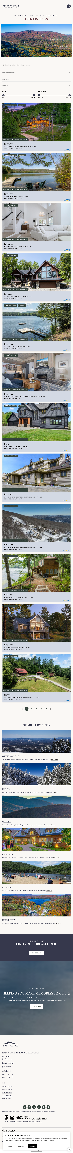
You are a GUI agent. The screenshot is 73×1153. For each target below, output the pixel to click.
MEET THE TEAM (7, 1086)
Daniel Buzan (27, 1121)
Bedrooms (5, 85)
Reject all (10, 1146)
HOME (4, 1083)
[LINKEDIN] (34, 1107)
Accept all (32, 1146)
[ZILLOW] (48, 1107)
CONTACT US (6, 1099)
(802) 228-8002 (6, 1067)
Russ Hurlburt (18, 1121)
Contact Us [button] (36, 1006)
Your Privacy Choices (36, 1151)
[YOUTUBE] (39, 1107)
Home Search (36, 953)
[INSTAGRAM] (29, 1107)
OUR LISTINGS (7, 1089)
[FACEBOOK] (25, 1107)
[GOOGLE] (44, 1107)
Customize (21, 1146)
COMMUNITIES (7, 1092)
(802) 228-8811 (6, 1057)
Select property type (8, 72)
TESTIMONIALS (7, 1095)
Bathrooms (5, 79)
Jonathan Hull (38, 1121)
